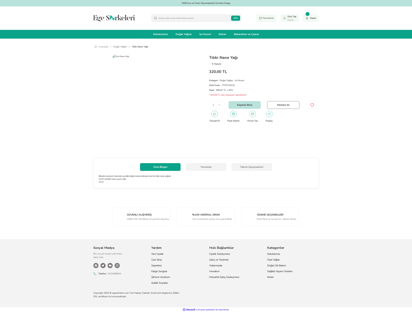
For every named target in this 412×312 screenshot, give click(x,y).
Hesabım (214, 271)
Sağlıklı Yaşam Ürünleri (279, 271)
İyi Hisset (239, 80)
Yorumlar (206, 167)
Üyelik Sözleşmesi (219, 254)
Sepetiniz (156, 265)
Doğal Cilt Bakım (276, 265)
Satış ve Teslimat (219, 260)
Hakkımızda (215, 265)
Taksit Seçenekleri (251, 167)
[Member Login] (284, 18)
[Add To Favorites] (312, 105)
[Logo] (114, 18)
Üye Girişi (156, 260)
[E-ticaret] (205, 309)
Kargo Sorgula (159, 271)
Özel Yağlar (273, 260)
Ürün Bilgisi (160, 167)
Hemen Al (283, 105)
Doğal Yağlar (227, 80)
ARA (235, 18)
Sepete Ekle (244, 105)
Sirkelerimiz (273, 254)
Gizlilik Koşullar (159, 283)
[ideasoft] (189, 309)
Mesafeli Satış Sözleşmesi (224, 277)
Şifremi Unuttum (160, 277)
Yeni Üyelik (157, 254)
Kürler (270, 277)
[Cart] (307, 18)
